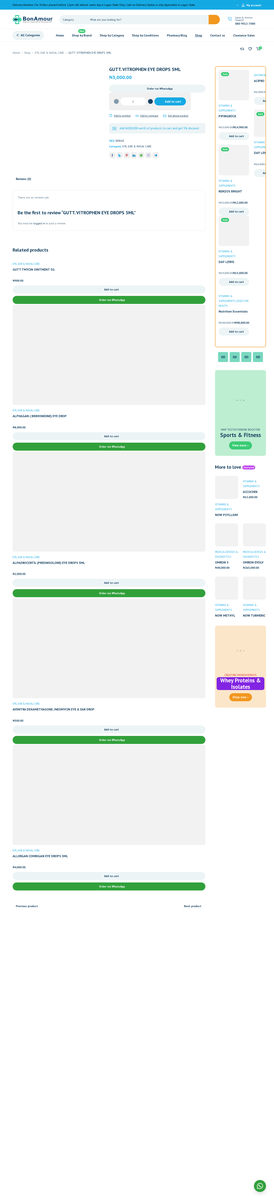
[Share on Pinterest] (127, 155)
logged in (39, 223)
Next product (192, 906)
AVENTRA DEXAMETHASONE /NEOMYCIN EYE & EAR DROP (53, 709)
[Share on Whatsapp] (141, 155)
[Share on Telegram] (155, 155)
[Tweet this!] (119, 155)
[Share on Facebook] (112, 155)
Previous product (27, 906)
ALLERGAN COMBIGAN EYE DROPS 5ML (40, 856)
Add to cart (173, 101)
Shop (27, 53)
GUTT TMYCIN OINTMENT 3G (34, 269)
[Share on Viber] (148, 155)
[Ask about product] (164, 115)
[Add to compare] (137, 115)
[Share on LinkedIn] (134, 155)
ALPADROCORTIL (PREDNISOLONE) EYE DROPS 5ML (49, 563)
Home (16, 53)
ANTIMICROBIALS (263, 75)
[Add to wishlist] (110, 115)
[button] (157, 88)
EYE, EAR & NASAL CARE (49, 53)
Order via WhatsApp (160, 88)
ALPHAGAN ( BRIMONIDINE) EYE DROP (40, 416)
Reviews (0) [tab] (23, 179)
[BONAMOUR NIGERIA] (33, 19)
